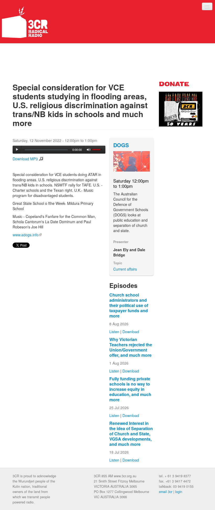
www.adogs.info (27, 234)
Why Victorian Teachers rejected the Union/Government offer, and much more (130, 347)
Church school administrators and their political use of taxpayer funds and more (128, 305)
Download (130, 331)
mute (89, 149)
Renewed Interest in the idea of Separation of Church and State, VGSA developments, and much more (131, 433)
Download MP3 (25, 158)
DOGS (121, 145)
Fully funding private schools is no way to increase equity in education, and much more (130, 389)
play (17, 149)
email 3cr (165, 491)
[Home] (25, 22)
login (178, 491)
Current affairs (125, 269)
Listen (114, 331)
